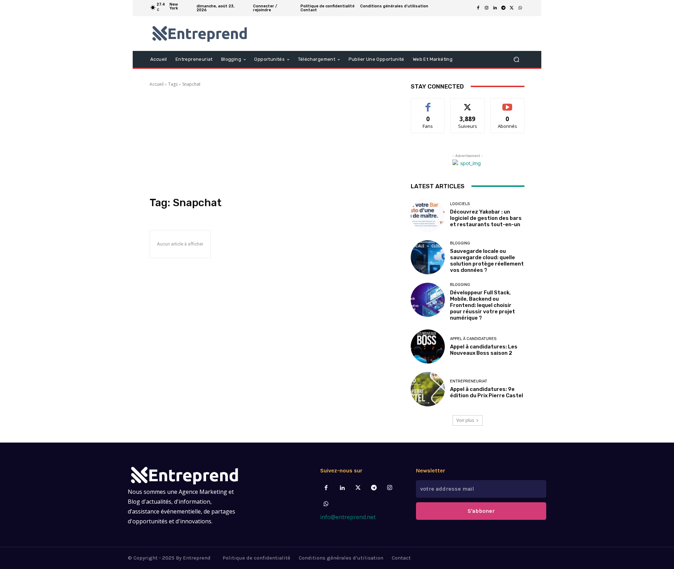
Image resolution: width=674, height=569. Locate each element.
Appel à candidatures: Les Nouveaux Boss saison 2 (483, 350)
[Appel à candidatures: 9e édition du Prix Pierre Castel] (428, 389)
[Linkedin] (495, 8)
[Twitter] (358, 488)
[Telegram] (503, 8)
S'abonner (507, 103)
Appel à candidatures (473, 339)
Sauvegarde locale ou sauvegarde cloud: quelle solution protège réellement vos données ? (487, 260)
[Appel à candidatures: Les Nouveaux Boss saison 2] (428, 346)
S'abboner (481, 511)
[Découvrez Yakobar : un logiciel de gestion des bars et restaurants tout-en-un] (428, 215)
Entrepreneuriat (468, 381)
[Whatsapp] (326, 504)
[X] (512, 8)
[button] (516, 59)
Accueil (157, 84)
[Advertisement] (272, 142)
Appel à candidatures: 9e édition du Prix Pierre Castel (486, 392)
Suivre (468, 103)
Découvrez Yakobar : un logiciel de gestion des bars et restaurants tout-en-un (486, 218)
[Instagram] (486, 8)
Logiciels (460, 204)
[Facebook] (478, 8)
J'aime (428, 103)
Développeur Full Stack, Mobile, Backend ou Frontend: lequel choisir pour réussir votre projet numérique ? (482, 305)
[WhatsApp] (520, 8)
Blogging (460, 243)
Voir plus (465, 420)
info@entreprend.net (348, 517)
